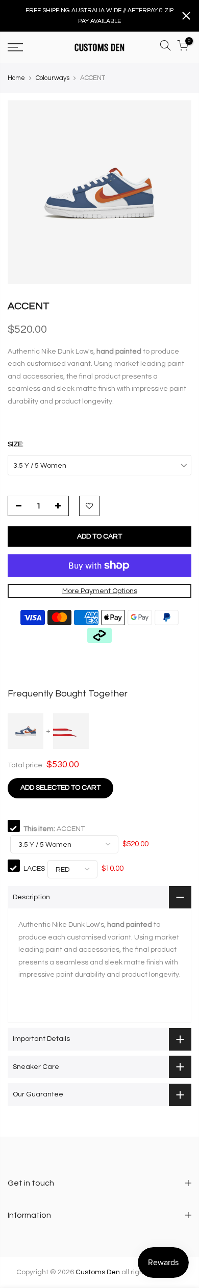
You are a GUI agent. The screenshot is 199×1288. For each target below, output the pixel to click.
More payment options (99, 591)
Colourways (52, 78)
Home (16, 78)
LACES (34, 868)
